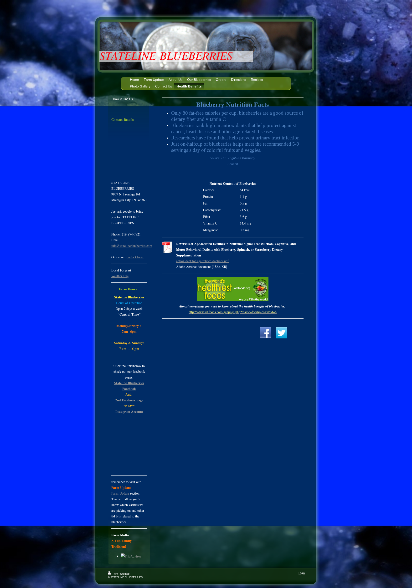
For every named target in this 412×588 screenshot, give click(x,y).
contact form (135, 257)
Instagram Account (129, 411)
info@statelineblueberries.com (131, 245)
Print (115, 573)
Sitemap (124, 573)
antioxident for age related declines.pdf (202, 261)
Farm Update (120, 493)
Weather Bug (120, 276)
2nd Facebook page (129, 400)
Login (302, 573)
